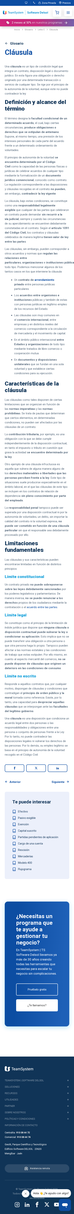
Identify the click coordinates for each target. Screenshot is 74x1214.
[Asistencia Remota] (27, 3)
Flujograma (24, 869)
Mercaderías (25, 856)
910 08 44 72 (23, 1132)
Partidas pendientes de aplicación (38, 837)
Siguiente (58, 782)
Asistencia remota (40, 1168)
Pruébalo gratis (37, 989)
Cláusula (53, 29)
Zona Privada (49, 3)
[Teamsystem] (19, 1069)
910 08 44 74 (24, 1137)
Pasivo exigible (27, 817)
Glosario (29, 29)
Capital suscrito (27, 830)
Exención (23, 824)
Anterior (15, 782)
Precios (66, 3)
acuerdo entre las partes (42, 607)
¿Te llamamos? (37, 1005)
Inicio (17, 29)
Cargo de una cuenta (30, 843)
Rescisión (23, 849)
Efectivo (23, 811)
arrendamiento (44, 280)
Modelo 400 (25, 862)
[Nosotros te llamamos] (34, 3)
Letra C (41, 29)
